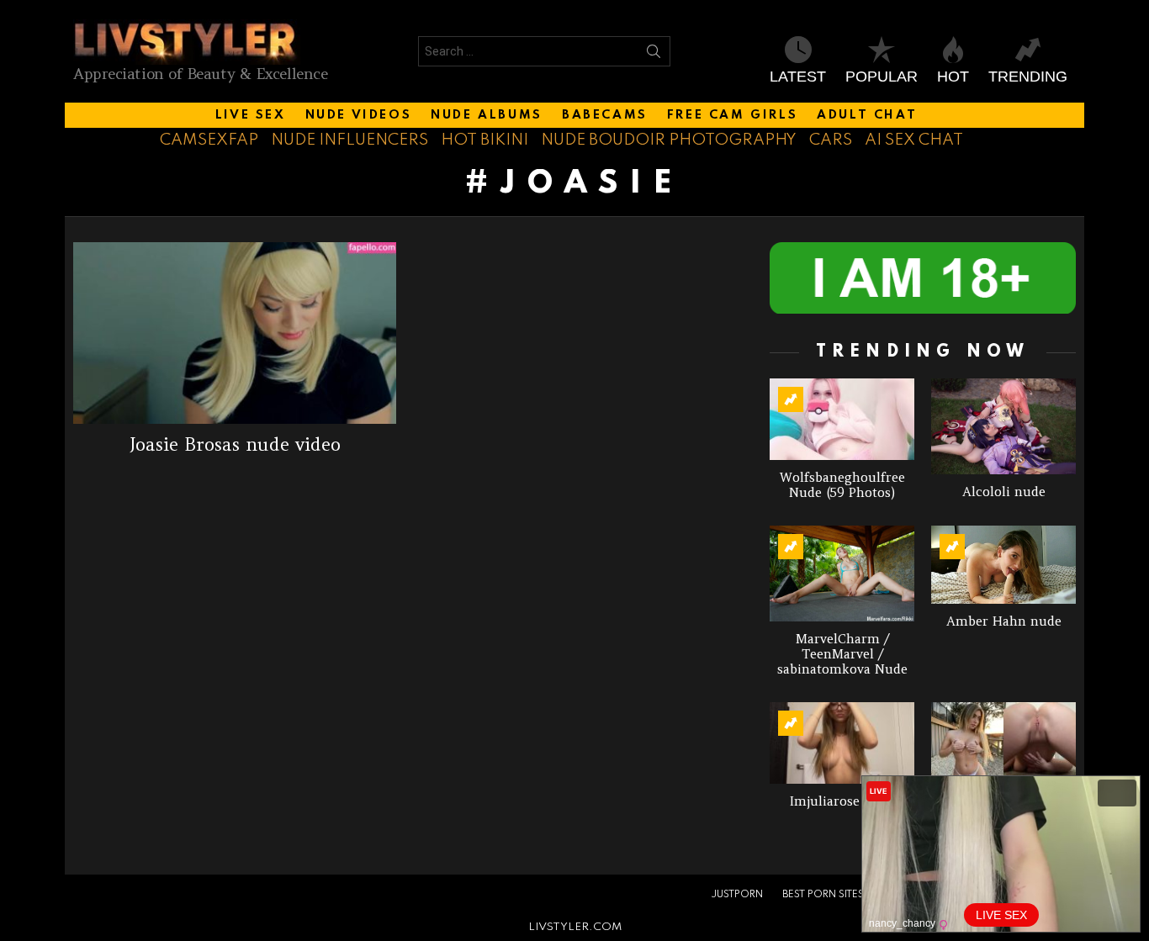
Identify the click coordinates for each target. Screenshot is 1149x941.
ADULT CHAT (867, 115)
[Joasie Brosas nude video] (234, 333)
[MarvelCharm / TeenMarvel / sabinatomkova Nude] (842, 574)
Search (653, 54)
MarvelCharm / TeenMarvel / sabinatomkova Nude (842, 654)
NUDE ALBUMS (487, 115)
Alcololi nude (1004, 492)
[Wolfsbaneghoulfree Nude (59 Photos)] (842, 419)
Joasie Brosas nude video (235, 444)
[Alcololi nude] (1003, 426)
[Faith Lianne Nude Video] (1003, 743)
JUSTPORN (737, 895)
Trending (1027, 76)
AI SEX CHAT (914, 140)
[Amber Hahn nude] (1003, 565)
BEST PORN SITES (823, 895)
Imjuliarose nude (842, 801)
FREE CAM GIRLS (732, 115)
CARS (830, 140)
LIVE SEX (250, 115)
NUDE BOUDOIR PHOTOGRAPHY (669, 140)
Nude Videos (358, 115)
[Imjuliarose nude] (842, 743)
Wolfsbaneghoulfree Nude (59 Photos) (842, 484)
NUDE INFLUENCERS (349, 140)
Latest (798, 76)
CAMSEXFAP (209, 140)
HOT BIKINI (484, 140)
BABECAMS (605, 115)
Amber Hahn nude (1004, 621)
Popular (881, 76)
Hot (953, 76)
